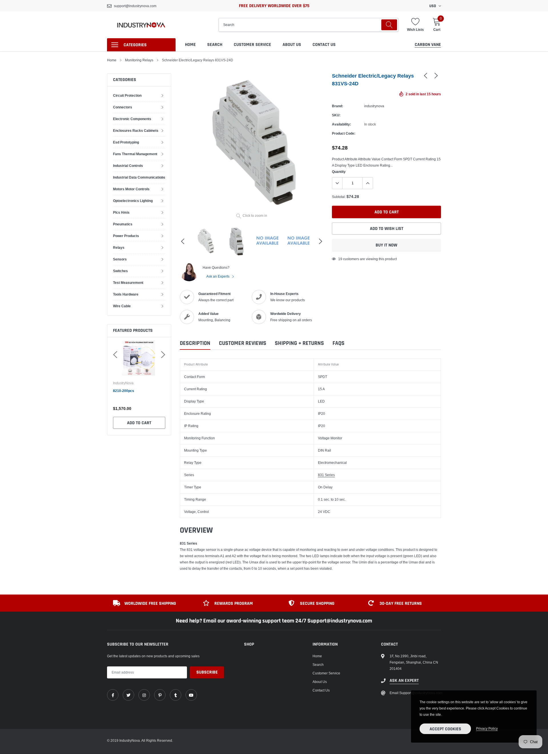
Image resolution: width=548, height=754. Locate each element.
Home (190, 45)
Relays (118, 247)
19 (340, 259)
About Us (292, 45)
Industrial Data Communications (139, 177)
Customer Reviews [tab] (242, 343)
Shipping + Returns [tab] (299, 343)
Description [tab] (195, 343)
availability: (341, 124)
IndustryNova (123, 383)
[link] (425, 75)
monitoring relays (139, 60)
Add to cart (139, 423)
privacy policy (487, 728)
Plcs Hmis (121, 212)
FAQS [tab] (338, 343)
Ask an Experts (218, 276)
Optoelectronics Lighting (133, 201)
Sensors (120, 259)
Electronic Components (132, 119)
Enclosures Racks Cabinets (135, 130)
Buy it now (386, 245)
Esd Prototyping (126, 142)
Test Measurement (128, 282)
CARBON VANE (428, 45)
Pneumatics (122, 224)
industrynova (374, 106)
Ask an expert (404, 681)
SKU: (336, 115)
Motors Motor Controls (131, 189)
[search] (389, 24)
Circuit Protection (127, 95)
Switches (120, 271)
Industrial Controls (128, 165)
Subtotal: (339, 197)
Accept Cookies (445, 729)
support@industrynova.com (135, 6)
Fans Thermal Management (135, 154)
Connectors (122, 107)
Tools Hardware (125, 294)
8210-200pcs (123, 391)
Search (214, 45)
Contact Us (324, 45)
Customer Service (252, 45)
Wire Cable (122, 306)
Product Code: (343, 133)
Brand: (337, 106)
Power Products (126, 236)
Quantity (339, 171)
